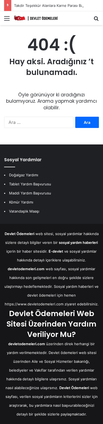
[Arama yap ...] (96, 20)
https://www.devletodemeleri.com (34, 304)
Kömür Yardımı (21, 202)
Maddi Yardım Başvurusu (30, 193)
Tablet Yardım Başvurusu (30, 184)
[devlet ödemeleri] (36, 18)
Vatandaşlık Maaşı (24, 211)
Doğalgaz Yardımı (23, 175)
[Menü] (7, 20)
